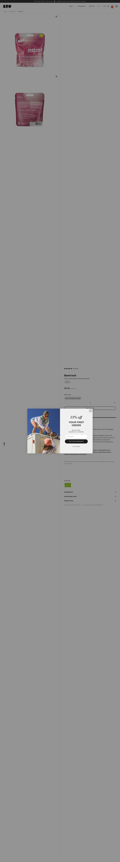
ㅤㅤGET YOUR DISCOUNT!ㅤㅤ (76, 441)
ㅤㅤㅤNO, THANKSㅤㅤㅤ (76, 446)
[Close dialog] (90, 410)
